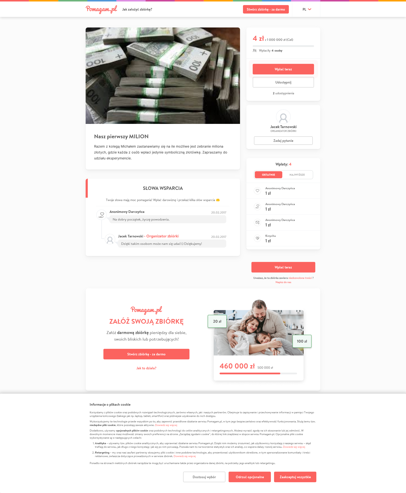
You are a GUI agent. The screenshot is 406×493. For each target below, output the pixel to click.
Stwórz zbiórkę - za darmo (266, 9)
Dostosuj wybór (204, 477)
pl (304, 9)
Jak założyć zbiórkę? (137, 9)
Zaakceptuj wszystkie (295, 477)
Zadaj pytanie (283, 140)
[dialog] (203, 443)
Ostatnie (268, 175)
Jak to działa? (146, 368)
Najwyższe (297, 175)
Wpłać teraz (283, 69)
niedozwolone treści (300, 278)
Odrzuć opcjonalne (250, 477)
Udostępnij (283, 82)
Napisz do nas (283, 282)
